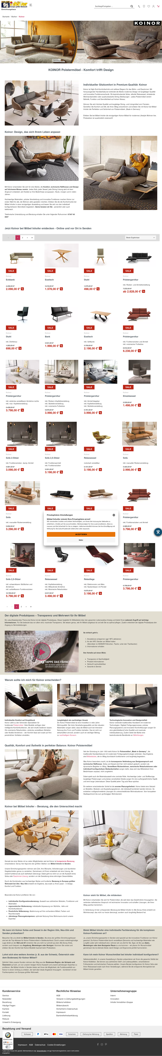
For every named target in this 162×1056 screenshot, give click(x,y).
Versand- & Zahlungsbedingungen (70, 998)
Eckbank (10, 279)
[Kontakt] (139, 6)
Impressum (61, 1012)
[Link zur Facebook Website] (98, 1044)
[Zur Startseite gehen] (14, 4)
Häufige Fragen (8, 1005)
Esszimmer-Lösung (20, 876)
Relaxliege (89, 579)
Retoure (5, 1018)
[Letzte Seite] (32, 237)
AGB (58, 995)
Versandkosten (41, 1051)
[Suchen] (131, 6)
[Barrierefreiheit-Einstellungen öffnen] (158, 532)
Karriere (5, 1008)
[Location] (144, 6)
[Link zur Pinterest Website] (106, 1044)
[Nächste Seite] (27, 237)
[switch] (8, 1047)
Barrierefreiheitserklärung (67, 1015)
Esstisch (49, 279)
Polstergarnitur (130, 279)
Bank (47, 336)
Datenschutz (40, 1044)
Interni (113, 995)
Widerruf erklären (63, 1002)
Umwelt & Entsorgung (11, 1022)
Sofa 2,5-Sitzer (52, 458)
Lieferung (6, 1015)
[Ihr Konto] (153, 6)
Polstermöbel (18, 725)
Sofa (125, 458)
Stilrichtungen (138, 735)
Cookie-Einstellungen (56, 1044)
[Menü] (31, 4)
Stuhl (86, 279)
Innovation (114, 998)
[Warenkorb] (158, 6)
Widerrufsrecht (62, 1005)
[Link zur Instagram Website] (102, 1044)
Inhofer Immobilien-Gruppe (121, 1002)
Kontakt (5, 1012)
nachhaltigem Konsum (67, 735)
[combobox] (111, 6)
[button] (42, 651)
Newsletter (6, 998)
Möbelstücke (91, 756)
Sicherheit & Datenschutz (67, 1008)
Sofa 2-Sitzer (12, 458)
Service (5, 995)
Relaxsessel (90, 458)
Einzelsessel (129, 396)
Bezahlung (7, 1002)
